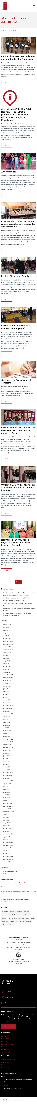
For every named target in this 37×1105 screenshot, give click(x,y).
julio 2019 (6, 839)
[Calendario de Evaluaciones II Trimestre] (18, 369)
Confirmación (26, 915)
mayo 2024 (6, 694)
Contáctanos (9, 997)
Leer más (6, 82)
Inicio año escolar (30, 918)
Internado (4, 1047)
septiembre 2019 (8, 834)
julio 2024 (6, 689)
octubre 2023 (7, 711)
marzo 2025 (6, 666)
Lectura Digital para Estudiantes (17, 276)
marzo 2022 (6, 764)
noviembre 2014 (8, 856)
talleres (4, 924)
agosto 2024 (7, 686)
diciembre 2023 (8, 705)
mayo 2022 (6, 758)
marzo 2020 (6, 828)
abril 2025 (6, 663)
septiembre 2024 (8, 683)
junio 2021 (6, 789)
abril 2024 (6, 697)
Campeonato (5, 915)
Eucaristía (21, 918)
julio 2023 (6, 719)
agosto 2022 (7, 750)
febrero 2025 (7, 669)
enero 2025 (6, 672)
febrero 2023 (7, 733)
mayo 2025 (6, 661)
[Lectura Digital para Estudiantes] (18, 265)
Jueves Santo (5, 921)
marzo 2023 (6, 730)
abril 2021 (6, 795)
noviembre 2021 (8, 775)
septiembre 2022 (8, 747)
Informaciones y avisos (10, 871)
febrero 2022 (7, 767)
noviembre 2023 (8, 708)
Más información (9, 1027)
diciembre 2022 (8, 739)
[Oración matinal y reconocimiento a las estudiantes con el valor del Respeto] (18, 474)
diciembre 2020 (8, 803)
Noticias (5, 874)
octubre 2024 (7, 680)
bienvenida (12, 911)
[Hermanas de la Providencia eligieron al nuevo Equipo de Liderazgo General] (18, 529)
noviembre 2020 (8, 806)
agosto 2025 (7, 652)
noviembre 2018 (8, 842)
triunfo (9, 924)
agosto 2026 (7, 624)
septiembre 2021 (8, 781)
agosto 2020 (7, 814)
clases (19, 915)
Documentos (5, 1049)
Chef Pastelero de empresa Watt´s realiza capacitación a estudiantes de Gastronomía (18, 224)
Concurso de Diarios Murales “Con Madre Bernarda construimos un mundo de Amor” (18, 430)
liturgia (12, 921)
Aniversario (5, 911)
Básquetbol (26, 911)
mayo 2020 (6, 823)
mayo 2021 (6, 792)
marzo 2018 (6, 853)
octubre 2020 (7, 809)
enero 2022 (6, 770)
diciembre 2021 (8, 772)
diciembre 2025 (8, 641)
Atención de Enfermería (8, 1059)
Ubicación (8, 991)
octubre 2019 (7, 831)
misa (17, 921)
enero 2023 (6, 736)
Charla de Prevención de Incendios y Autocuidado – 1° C (16, 899)
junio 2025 (6, 658)
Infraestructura (5, 1041)
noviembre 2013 (8, 859)
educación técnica (13, 918)
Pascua (22, 921)
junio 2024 (6, 691)
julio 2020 (6, 817)
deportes (4, 918)
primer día (28, 921)
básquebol (19, 911)
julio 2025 (6, 655)
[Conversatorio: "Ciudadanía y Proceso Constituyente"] (18, 315)
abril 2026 (6, 636)
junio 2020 (6, 820)
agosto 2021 (7, 783)
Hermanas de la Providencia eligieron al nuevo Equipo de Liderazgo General (15, 542)
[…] (8, 76)
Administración (5, 1067)
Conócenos (8, 1003)
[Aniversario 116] (18, 161)
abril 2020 (6, 825)
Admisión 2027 (5, 1052)
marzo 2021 (6, 797)
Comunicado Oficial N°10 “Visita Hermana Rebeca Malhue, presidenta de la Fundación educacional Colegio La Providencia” (16, 114)
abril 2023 (6, 728)
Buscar (18, 582)
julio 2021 (6, 786)
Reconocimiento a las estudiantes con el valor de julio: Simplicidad (18, 57)
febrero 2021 (7, 800)
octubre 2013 (7, 862)
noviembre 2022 (8, 742)
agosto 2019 (7, 837)
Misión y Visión (5, 1039)
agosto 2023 (7, 716)
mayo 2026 (6, 633)
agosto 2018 (7, 848)
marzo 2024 (6, 700)
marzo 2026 (6, 638)
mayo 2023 (6, 725)
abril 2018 (6, 850)
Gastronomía (5, 1065)
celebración (13, 915)
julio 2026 (6, 627)
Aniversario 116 (8, 171)
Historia (3, 1036)
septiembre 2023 (8, 714)
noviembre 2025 (8, 644)
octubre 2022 (7, 744)
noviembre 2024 (8, 677)
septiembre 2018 (8, 845)
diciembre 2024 (8, 675)
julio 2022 (6, 753)
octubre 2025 (7, 647)
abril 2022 (6, 761)
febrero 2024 (7, 703)
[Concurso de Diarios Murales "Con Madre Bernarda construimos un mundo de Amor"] (18, 417)
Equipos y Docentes (7, 1044)
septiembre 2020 (8, 811)
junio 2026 (6, 630)
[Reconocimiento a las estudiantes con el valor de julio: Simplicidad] (18, 45)
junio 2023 (6, 722)
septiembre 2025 (8, 649)
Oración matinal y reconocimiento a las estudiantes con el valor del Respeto (18, 488)
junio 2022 (6, 756)
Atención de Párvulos (7, 1062)
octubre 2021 (7, 778)
